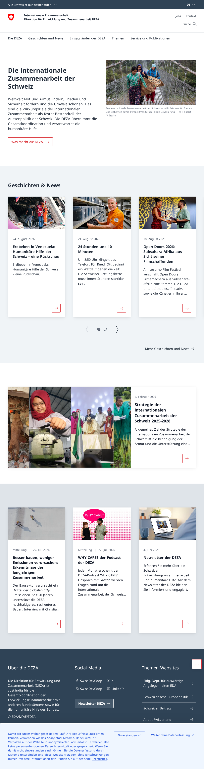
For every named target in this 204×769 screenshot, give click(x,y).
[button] (15, 38)
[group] (36, 257)
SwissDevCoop (91, 681)
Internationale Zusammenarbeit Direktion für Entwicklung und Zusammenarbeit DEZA (61, 17)
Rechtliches (99, 759)
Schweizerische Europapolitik (165, 697)
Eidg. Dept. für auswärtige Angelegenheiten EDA (163, 683)
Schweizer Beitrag (157, 708)
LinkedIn (118, 689)
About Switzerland (157, 719)
